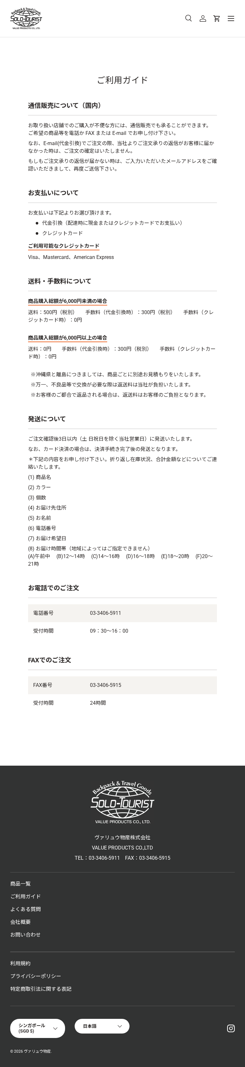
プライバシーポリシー (35, 976)
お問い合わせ (25, 935)
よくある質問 (25, 909)
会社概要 (20, 922)
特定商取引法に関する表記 (40, 989)
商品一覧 (20, 884)
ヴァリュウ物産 (37, 1051)
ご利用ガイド (25, 897)
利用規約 (20, 963)
